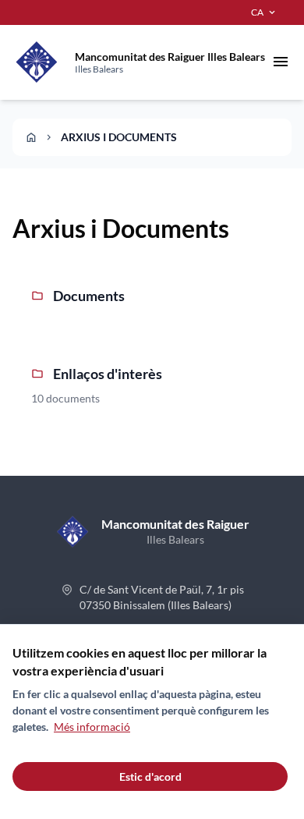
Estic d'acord (150, 776)
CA (264, 12)
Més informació (92, 726)
